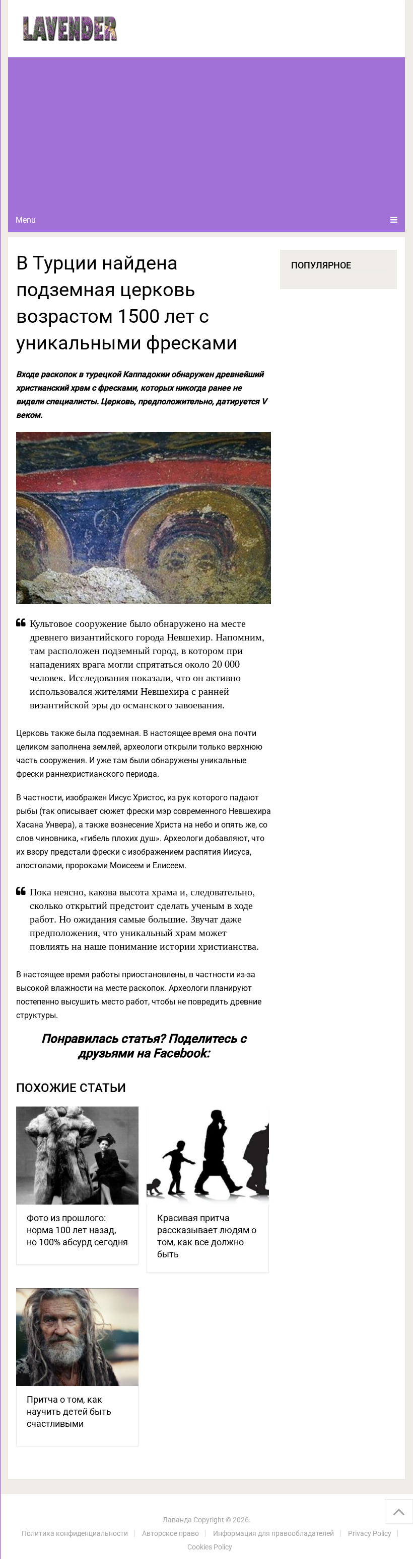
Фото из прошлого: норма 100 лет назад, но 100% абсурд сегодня (77, 1230)
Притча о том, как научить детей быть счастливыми (69, 1411)
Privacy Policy (369, 1533)
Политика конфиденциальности (75, 1533)
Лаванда (177, 1520)
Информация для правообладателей (273, 1533)
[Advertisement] (207, 132)
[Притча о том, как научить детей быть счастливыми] (77, 1337)
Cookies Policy (209, 1547)
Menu (26, 220)
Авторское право (170, 1533)
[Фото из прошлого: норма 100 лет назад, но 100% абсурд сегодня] (77, 1156)
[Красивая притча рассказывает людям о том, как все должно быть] (208, 1156)
